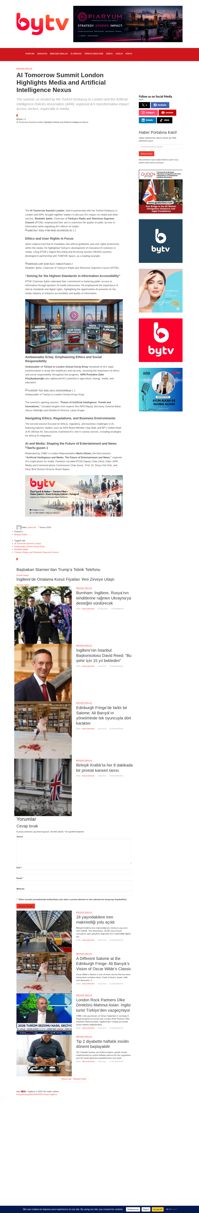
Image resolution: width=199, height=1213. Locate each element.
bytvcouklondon (88, 609)
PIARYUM (29, 54)
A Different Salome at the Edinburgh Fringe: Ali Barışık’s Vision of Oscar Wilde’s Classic (103, 963)
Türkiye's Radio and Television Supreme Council (36, 552)
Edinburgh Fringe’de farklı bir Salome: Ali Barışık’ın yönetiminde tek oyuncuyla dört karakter (103, 715)
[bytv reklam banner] (74, 495)
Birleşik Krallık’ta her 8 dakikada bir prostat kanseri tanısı (104, 768)
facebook (162, 105)
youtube (169, 113)
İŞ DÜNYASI (76, 54)
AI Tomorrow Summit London (27, 543)
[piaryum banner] (74, 326)
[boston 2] (161, 290)
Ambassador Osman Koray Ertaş (29, 546)
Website (20, 889)
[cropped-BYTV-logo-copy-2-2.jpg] (161, 340)
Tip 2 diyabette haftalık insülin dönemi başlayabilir (102, 1044)
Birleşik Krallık (59, 54)
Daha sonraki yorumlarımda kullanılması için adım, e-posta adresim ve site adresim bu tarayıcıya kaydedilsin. (73, 899)
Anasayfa (42, 54)
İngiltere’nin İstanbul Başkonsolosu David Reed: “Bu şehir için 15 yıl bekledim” (103, 655)
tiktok (166, 120)
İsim (19, 867)
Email (19, 878)
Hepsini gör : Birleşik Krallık (73, 1079)
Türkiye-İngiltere (93, 54)
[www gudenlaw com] (161, 191)
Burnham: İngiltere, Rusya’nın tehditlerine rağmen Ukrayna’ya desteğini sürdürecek (103, 598)
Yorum (19, 836)
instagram (150, 113)
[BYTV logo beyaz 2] (161, 241)
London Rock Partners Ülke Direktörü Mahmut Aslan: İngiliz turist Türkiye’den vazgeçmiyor (103, 1005)
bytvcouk (32, 527)
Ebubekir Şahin (21, 549)
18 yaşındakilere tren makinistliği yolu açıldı (95, 920)
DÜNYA (109, 54)
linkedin (149, 120)
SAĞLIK (119, 54)
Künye (129, 54)
